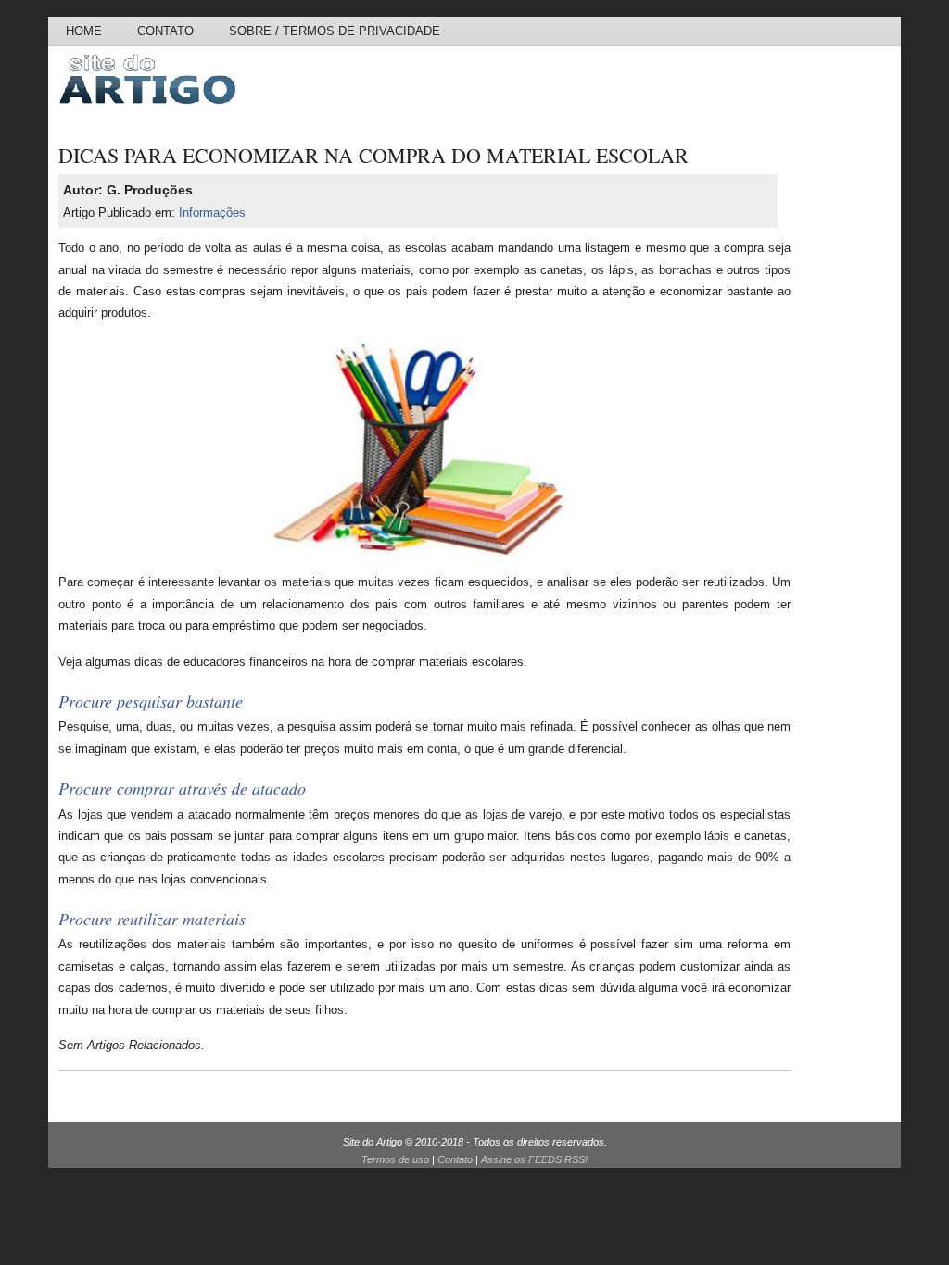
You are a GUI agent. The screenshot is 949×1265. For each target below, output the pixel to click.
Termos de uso (395, 1159)
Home (84, 31)
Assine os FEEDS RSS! (534, 1159)
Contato (165, 31)
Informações (212, 212)
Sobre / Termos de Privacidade (334, 31)
